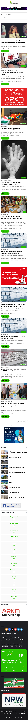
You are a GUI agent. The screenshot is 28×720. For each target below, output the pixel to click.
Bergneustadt (4, 637)
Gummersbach (4, 639)
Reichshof (3, 644)
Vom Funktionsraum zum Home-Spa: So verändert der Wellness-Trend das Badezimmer (18, 497)
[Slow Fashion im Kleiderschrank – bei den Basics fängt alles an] (4, 487)
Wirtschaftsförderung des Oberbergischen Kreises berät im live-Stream (13, 72)
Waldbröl (11, 646)
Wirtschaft (20, 646)
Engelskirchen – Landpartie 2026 (16, 476)
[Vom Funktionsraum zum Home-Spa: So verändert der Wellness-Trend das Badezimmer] (4, 497)
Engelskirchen (17, 637)
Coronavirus (10, 637)
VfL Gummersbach (5, 646)
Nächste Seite (21, 421)
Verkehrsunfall (16, 644)
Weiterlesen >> (5, 50)
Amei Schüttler (4, 68)
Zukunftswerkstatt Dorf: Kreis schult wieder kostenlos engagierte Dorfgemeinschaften (12, 405)
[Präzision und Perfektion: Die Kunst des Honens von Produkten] (4, 492)
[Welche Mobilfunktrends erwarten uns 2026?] (4, 482)
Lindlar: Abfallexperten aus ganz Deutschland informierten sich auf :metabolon (11, 218)
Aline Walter (4, 214)
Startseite (4, 14)
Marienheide (22, 639)
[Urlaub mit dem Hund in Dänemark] (4, 462)
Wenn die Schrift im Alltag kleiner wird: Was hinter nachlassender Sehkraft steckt (17, 472)
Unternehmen (9, 644)
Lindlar (17, 639)
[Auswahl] (1, 3)
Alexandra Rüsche (5, 180)
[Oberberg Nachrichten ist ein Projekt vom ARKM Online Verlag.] (11, 617)
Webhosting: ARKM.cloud (21, 713)
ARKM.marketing (14, 265)
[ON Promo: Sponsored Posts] (14, 8)
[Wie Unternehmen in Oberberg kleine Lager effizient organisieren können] (4, 467)
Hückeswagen (11, 639)
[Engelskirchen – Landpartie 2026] (4, 477)
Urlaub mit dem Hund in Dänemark (16, 460)
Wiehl (16, 646)
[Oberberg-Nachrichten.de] (14, 3)
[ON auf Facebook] (11, 507)
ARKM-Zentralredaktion (6, 367)
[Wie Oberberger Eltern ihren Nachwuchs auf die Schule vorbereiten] (4, 457)
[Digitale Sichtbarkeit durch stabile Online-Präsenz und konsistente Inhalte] (4, 452)
